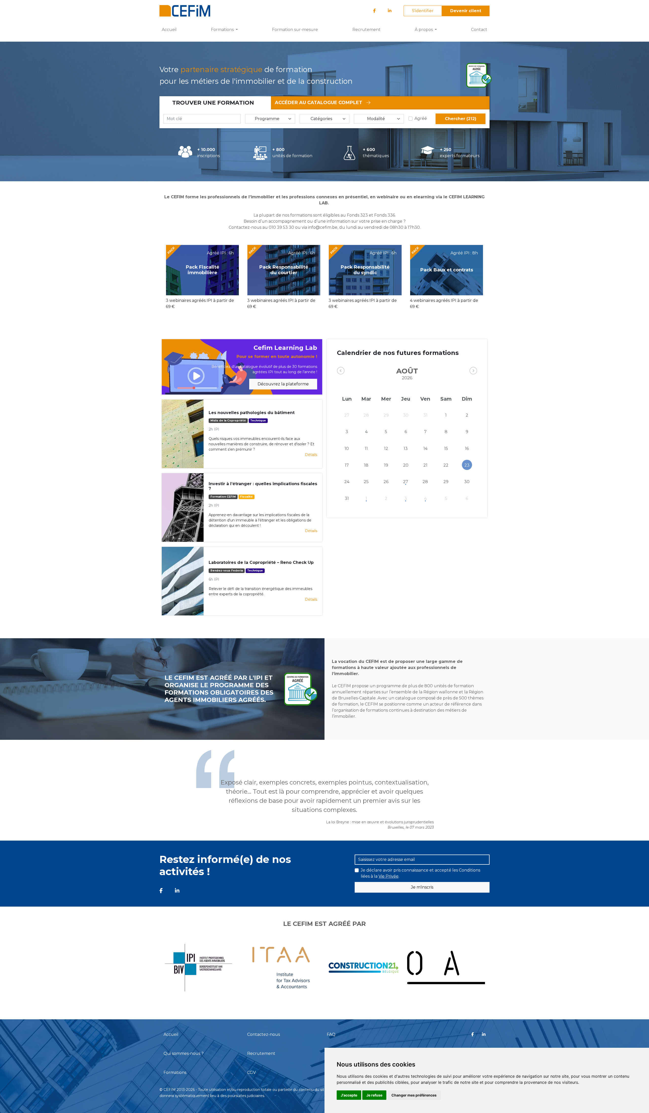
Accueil (169, 29)
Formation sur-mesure (295, 29)
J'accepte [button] (349, 1095)
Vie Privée (388, 876)
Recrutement (366, 29)
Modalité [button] (376, 118)
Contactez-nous (263, 1034)
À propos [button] (424, 29)
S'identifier (423, 10)
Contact (479, 29)
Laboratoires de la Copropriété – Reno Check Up (261, 562)
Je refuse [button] (374, 1095)
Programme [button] (267, 118)
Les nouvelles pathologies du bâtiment (252, 412)
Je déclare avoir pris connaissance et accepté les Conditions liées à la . (420, 873)
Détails (311, 454)
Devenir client (465, 10)
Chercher (460, 118)
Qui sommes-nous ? (184, 1053)
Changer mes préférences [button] (414, 1095)
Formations (175, 1072)
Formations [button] (223, 29)
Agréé (420, 118)
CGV (251, 1072)
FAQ (331, 1034)
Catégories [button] (321, 118)
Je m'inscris (422, 887)
